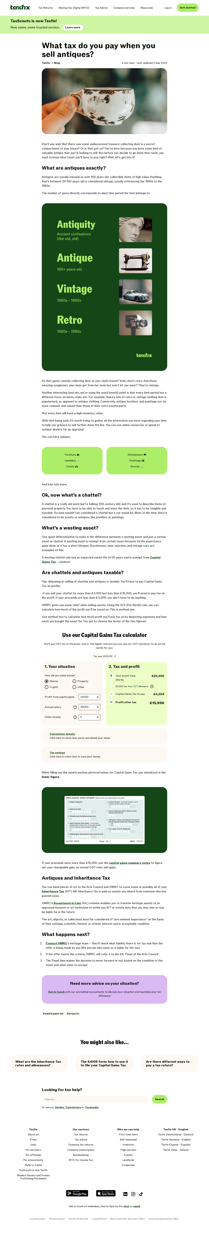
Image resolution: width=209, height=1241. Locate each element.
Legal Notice (99, 1218)
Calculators (73, 1107)
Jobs (33, 1144)
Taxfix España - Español (176, 1144)
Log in (167, 8)
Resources (147, 8)
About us (33, 1134)
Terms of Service (78, 1218)
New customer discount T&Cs (128, 1218)
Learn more (72, 27)
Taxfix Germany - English (176, 1139)
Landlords (128, 1160)
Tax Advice (101, 8)
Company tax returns (80, 1144)
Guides (59, 1107)
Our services (81, 1129)
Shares (54, 681)
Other (80, 687)
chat (126, 1206)
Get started (188, 7)
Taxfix (46, 63)
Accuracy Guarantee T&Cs (164, 1218)
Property (82, 681)
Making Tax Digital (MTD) (74, 8)
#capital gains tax (53, 1013)
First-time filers (128, 1134)
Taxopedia (92, 1107)
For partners (33, 1150)
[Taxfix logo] (20, 7)
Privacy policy (57, 1218)
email (136, 1206)
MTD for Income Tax (81, 1160)
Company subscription (80, 1150)
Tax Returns (45, 8)
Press (33, 1139)
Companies (128, 1165)
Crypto (54, 687)
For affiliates (33, 1155)
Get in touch (56, 992)
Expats (128, 1155)
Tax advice (81, 1139)
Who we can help (128, 1129)
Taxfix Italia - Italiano (176, 1150)
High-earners (128, 1150)
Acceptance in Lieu (67, 903)
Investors (128, 1144)
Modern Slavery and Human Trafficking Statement (33, 1177)
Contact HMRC (56, 943)
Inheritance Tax (53, 891)
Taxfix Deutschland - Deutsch (175, 1134)
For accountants (33, 1160)
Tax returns (81, 1134)
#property (73, 1013)
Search (159, 1099)
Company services (124, 8)
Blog (57, 63)
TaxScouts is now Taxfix (33, 1170)
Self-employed (128, 1139)
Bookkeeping (80, 1155)
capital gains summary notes (129, 863)
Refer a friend (33, 1165)
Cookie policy (37, 1218)
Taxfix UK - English (175, 1129)
